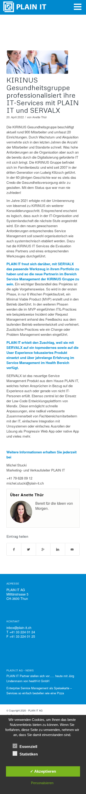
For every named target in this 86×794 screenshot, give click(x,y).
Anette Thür (39, 117)
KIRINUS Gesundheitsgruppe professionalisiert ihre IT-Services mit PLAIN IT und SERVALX (42, 95)
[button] (78, 6)
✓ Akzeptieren (43, 771)
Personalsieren (42, 783)
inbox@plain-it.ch (18, 627)
